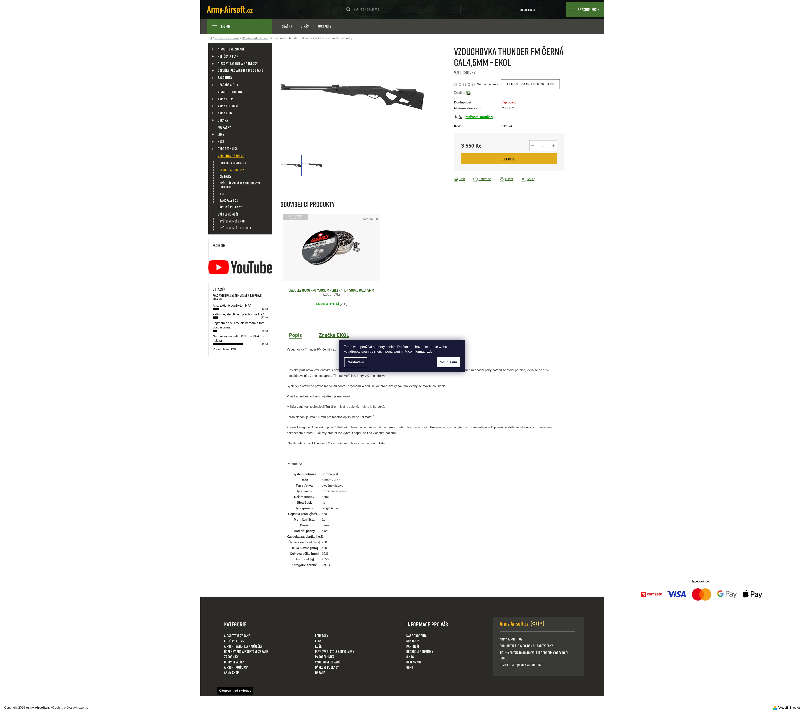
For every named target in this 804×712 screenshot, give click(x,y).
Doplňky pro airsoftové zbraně (240, 70)
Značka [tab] (334, 335)
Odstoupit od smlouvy (235, 690)
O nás (410, 656)
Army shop (225, 99)
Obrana (223, 120)
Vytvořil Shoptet (789, 707)
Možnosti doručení (479, 117)
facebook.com (702, 581)
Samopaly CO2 (229, 200)
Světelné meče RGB (232, 221)
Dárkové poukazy (230, 207)
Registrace (528, 10)
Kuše (221, 141)
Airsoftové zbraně (231, 49)
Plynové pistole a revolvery (334, 651)
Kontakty (413, 641)
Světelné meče (228, 214)
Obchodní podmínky (419, 651)
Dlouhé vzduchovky (233, 170)
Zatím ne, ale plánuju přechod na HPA (238, 314)
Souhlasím (448, 362)
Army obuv (225, 113)
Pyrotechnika (228, 149)
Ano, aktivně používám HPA (232, 305)
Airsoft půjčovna (230, 92)
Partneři (412, 646)
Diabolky (225, 176)
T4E (222, 194)
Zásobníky (225, 77)
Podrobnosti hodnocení (530, 84)
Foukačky (224, 127)
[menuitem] (286, 26)
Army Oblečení (228, 106)
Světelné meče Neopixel (235, 228)
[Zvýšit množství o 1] (554, 145)
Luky (221, 134)
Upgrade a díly (228, 85)
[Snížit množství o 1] (532, 145)
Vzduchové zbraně (231, 156)
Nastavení (356, 362)
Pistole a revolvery (233, 163)
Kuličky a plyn (228, 56)
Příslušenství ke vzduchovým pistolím (240, 185)
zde (430, 351)
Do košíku (509, 159)
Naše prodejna (416, 635)
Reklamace (413, 662)
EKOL (468, 92)
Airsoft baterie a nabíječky (238, 63)
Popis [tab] (295, 335)
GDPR (409, 667)
